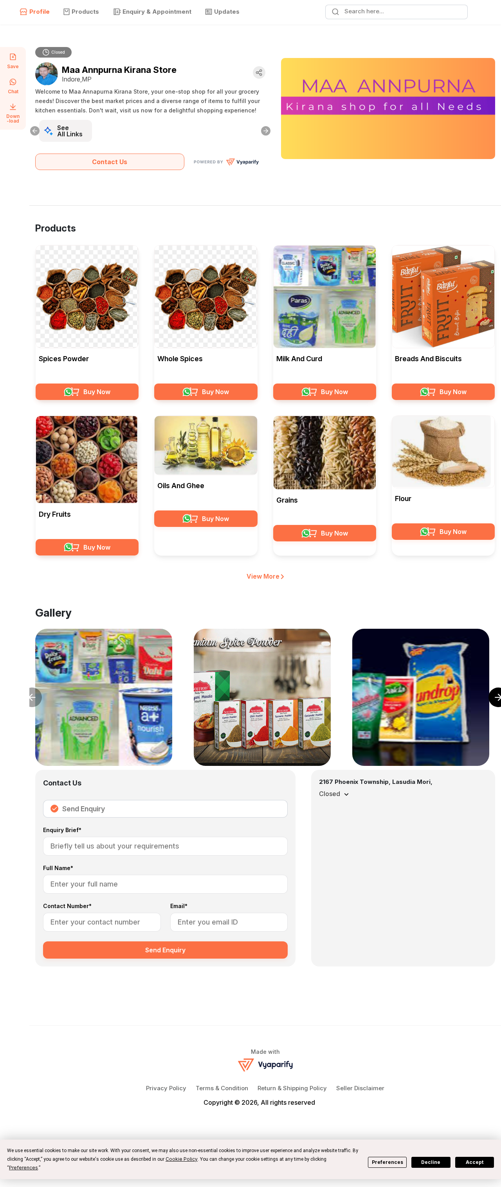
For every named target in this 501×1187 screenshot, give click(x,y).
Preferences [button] (23, 1168)
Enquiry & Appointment (157, 11)
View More (264, 576)
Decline (430, 1162)
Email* (178, 906)
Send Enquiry (83, 809)
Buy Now (96, 392)
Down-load (13, 118)
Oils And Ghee (180, 485)
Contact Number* (67, 906)
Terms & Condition (222, 1088)
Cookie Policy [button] (182, 1159)
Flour (403, 498)
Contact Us (109, 162)
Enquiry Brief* (62, 830)
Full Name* (58, 868)
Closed (58, 52)
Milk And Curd (299, 359)
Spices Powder (64, 359)
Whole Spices (180, 359)
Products (85, 11)
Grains (287, 500)
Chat (13, 91)
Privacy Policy (166, 1088)
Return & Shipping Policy (292, 1088)
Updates (227, 11)
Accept (474, 1162)
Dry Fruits (55, 514)
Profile (39, 11)
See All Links (70, 131)
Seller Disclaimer (360, 1088)
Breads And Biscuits (428, 359)
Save (13, 66)
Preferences (387, 1162)
